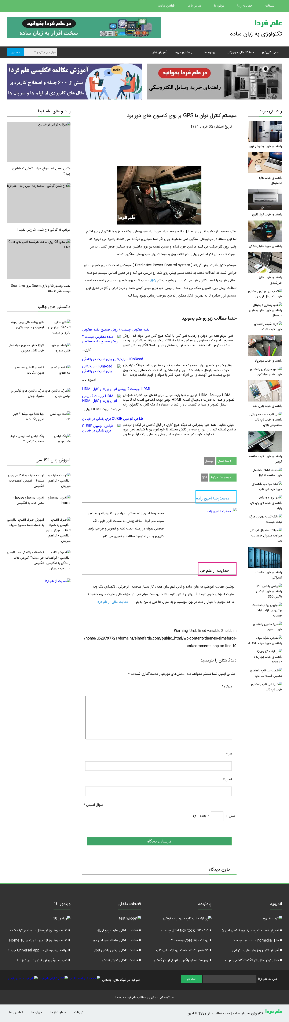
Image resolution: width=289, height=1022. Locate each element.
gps (204, 477)
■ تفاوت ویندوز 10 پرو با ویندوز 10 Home (39, 940)
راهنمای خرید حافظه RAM (267, 473)
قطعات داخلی (129, 905)
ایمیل (227, 779)
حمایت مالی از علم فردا (113, 602)
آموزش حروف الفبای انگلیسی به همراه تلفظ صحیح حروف (25, 522)
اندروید (276, 905)
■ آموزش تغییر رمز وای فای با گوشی (257, 950)
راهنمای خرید (183, 52)
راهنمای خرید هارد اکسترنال (270, 180)
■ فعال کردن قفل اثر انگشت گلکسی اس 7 (253, 960)
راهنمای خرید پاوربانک (267, 406)
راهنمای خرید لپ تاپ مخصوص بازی (268, 422)
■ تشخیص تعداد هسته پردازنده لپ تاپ (184, 950)
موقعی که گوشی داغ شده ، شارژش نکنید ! (43, 230)
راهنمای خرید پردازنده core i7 (268, 659)
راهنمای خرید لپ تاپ (266, 687)
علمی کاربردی (270, 52)
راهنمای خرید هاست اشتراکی (269, 575)
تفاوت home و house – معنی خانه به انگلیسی (28, 500)
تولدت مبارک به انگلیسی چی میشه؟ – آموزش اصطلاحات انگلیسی (26, 481)
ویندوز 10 (62, 905)
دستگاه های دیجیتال (240, 52)
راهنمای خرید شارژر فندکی (265, 246)
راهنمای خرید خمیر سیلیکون (266, 372)
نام (229, 754)
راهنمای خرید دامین (267, 627)
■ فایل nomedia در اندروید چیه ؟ (258, 940)
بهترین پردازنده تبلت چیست (269, 613)
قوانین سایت (166, 5)
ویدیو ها (209, 52)
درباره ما (219, 5)
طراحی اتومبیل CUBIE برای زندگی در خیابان (112, 419)
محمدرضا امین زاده (212, 498)
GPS (152, 280)
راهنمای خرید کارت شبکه (268, 326)
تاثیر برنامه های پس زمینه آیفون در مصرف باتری (27, 325)
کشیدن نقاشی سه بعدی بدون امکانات (29, 370)
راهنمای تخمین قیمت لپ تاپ (266, 673)
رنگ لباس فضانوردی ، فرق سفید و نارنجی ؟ (27, 439)
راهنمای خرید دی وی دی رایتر (266, 505)
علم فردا (268, 24)
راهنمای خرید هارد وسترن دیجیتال (265, 313)
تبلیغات (270, 5)
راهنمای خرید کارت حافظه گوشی (265, 459)
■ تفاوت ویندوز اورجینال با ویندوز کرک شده (40, 931)
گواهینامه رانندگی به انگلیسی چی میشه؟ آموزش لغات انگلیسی (25, 558)
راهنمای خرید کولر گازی (267, 214)
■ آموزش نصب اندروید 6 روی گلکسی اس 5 (252, 931)
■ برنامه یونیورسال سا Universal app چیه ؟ (39, 950)
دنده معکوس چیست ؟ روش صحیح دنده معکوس (116, 330)
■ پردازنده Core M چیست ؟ (191, 940)
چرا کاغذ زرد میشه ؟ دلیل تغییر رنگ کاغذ (28, 416)
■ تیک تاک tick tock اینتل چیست (186, 931)
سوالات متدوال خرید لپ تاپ (266, 538)
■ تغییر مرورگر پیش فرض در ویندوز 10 (43, 960)
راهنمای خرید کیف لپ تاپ (267, 486)
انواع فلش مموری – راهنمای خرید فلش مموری (26, 348)
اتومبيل (209, 461)
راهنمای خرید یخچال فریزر (265, 146)
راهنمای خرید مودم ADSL (265, 643)
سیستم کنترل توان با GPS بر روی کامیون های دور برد (182, 116)
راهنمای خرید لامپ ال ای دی (265, 294)
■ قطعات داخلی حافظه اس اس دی (117, 940)
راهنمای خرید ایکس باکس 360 (269, 594)
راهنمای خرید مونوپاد (268, 360)
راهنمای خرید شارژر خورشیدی (269, 280)
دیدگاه (227, 686)
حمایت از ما (245, 5)
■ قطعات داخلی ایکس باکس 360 (117, 950)
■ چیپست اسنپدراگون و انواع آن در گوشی (183, 960)
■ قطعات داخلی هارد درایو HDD (118, 931)
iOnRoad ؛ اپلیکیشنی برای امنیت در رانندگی (112, 359)
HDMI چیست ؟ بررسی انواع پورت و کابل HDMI (116, 389)
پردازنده (205, 905)
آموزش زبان (159, 52)
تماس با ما (194, 5)
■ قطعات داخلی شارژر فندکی (121, 960)
